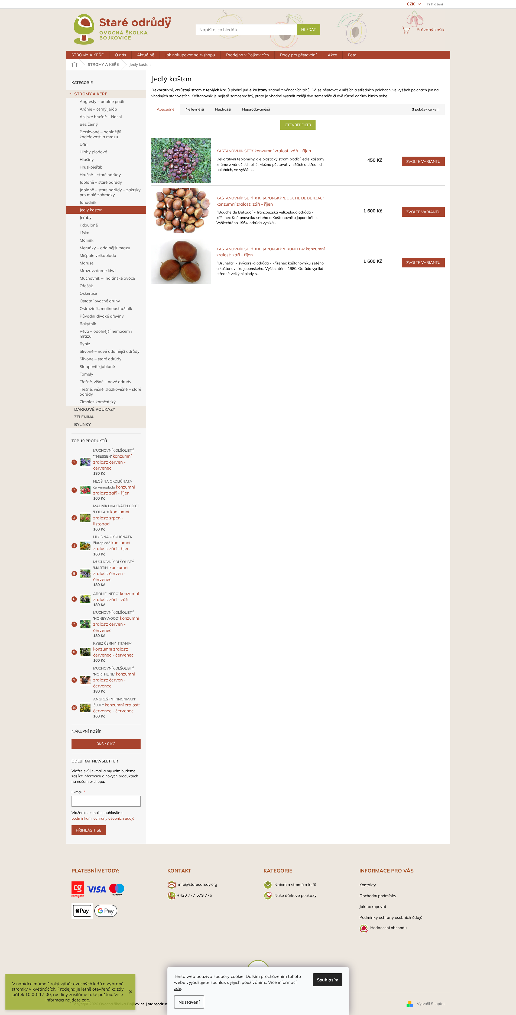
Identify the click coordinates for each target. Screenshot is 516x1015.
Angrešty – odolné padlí (102, 101)
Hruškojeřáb (91, 167)
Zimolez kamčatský (98, 401)
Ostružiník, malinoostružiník (106, 308)
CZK (411, 4)
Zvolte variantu (423, 161)
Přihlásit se (88, 830)
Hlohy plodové (93, 151)
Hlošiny (87, 159)
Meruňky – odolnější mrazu (105, 247)
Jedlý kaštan (91, 209)
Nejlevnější (195, 109)
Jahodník (88, 202)
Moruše (86, 263)
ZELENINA (84, 416)
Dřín (83, 144)
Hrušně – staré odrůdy (100, 174)
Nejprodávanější (256, 109)
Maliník (86, 240)
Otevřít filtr (298, 124)
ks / (106, 743)
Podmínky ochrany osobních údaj (389, 917)
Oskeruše (88, 293)
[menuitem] (87, 55)
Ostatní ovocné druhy (100, 300)
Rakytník (88, 323)
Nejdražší (223, 109)
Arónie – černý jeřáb (98, 109)
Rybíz (85, 343)
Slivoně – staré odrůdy (100, 358)
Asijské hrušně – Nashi (101, 116)
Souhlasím (327, 979)
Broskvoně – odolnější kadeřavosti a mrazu (100, 134)
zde (177, 988)
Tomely (86, 374)
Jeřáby (86, 217)
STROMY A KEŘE (90, 93)
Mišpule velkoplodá (98, 255)
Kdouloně (89, 225)
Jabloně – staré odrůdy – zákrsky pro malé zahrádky (110, 192)
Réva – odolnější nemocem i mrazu (106, 334)
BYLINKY (82, 424)
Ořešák (86, 285)
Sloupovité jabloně (97, 366)
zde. (86, 1000)
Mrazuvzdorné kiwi (98, 270)
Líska (84, 232)
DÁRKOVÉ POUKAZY (94, 409)
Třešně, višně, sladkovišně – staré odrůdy (110, 392)
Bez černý (89, 124)
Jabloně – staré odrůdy (101, 182)
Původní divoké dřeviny (102, 316)
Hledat (308, 29)
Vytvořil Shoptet (431, 1003)
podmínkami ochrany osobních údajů (103, 818)
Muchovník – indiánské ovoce (107, 278)
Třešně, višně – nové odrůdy (105, 381)
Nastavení (189, 1002)
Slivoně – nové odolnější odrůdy (109, 351)
